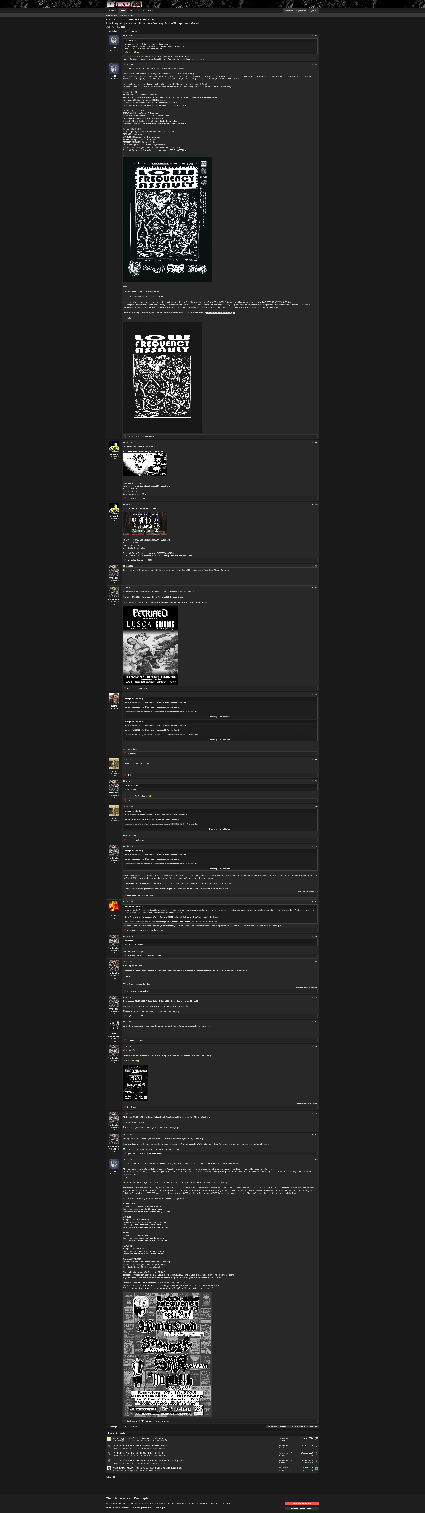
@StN (128, 446)
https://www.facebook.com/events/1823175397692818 (162, 150)
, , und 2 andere (141, 896)
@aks (166, 883)
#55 (316, 997)
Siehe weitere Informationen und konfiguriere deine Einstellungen (135, 1507)
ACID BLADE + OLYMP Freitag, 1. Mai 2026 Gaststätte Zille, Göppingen (147, 1467)
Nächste (134, 31)
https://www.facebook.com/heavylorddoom (151, 1211)
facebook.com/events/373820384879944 (156, 553)
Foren (122, 10)
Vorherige (113, 31)
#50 (316, 806)
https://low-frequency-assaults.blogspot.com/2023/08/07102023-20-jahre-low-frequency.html (178, 1285)
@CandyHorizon (167, 925)
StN (109, 27)
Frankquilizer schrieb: (132, 699)
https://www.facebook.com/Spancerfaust (150, 1227)
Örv (312, 1440)
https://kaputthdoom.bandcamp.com (149, 1251)
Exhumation (117, 1448)
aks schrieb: (128, 941)
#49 (316, 781)
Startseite (112, 10)
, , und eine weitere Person (145, 930)
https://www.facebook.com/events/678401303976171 (161, 1282)
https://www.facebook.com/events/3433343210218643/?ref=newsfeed (177, 602)
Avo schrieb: (129, 40)
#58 (316, 1113)
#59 (316, 1135)
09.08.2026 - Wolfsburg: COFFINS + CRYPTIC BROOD (139, 1453)
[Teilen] (312, 35)
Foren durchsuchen (126, 15)
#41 (316, 36)
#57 (316, 1046)
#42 (316, 64)
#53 (316, 936)
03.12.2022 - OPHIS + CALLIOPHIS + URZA (139, 508)
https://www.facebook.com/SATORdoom (149, 1240)
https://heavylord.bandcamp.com (148, 1209)
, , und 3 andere (144, 1153)
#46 (316, 588)
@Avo (131, 883)
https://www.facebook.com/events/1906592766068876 (162, 123)
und (136, 498)
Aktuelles (132, 10)
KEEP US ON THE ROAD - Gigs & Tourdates (152, 1441)
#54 (316, 961)
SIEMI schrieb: (129, 785)
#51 (316, 846)
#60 (316, 1160)
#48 (316, 759)
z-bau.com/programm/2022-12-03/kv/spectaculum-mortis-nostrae (163, 555)
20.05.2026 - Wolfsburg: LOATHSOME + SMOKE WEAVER (140, 1445)
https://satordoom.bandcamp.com (148, 1238)
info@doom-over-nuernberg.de (220, 312)
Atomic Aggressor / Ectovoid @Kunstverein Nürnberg (139, 1438)
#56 (316, 1022)
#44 (316, 504)
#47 (316, 694)
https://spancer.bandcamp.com (147, 1225)
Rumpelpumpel (119, 1441)
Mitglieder (146, 10)
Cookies (133, 1503)
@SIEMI (176, 883)
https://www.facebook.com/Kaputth (148, 1253)
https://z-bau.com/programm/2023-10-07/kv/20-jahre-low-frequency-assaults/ (178, 1288)
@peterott (151, 1163)
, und (140, 436)
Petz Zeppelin (308, 1470)
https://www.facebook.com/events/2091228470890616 (162, 105)
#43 (316, 442)
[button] (138, 10)
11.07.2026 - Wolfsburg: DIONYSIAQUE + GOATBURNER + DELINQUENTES (149, 1460)
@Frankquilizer (135, 1163)
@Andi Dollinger (191, 883)
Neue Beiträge (111, 15)
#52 (316, 902)
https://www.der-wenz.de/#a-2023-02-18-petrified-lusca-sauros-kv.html (198, 888)
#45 (316, 566)
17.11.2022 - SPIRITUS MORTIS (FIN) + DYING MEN (143, 452)
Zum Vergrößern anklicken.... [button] (220, 717)
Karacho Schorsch (119, 1470)
